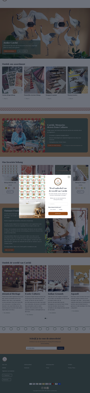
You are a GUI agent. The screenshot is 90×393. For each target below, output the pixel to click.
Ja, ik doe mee (58, 213)
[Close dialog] (69, 177)
